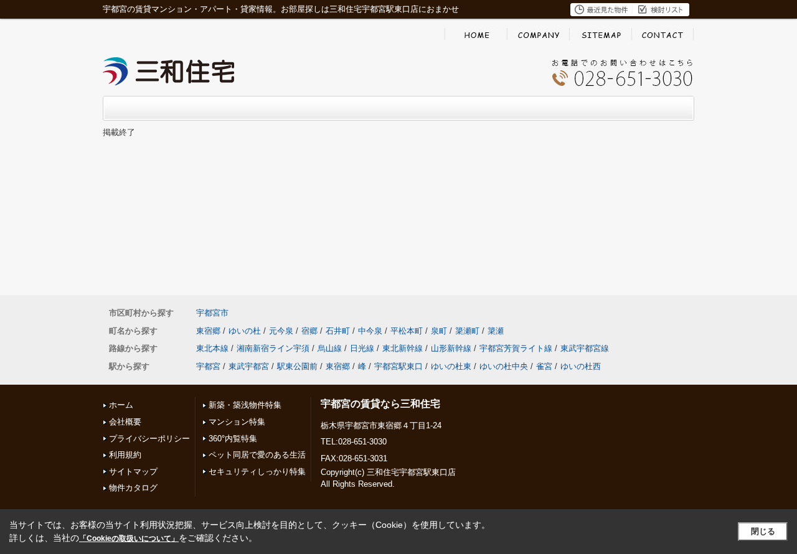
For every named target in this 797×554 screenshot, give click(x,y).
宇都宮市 (212, 312)
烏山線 (330, 348)
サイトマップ (133, 471)
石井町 (338, 331)
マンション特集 (237, 421)
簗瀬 (496, 331)
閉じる (763, 531)
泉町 (439, 331)
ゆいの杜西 (580, 366)
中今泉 (370, 331)
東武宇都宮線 (584, 348)
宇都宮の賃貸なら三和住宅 (380, 403)
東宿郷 (208, 331)
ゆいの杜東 (451, 366)
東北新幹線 (402, 348)
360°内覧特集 (233, 438)
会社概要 (125, 421)
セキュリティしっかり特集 (257, 471)
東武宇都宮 (249, 366)
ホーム (121, 405)
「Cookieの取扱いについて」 (129, 538)
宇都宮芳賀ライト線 (515, 348)
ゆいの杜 (245, 331)
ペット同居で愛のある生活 (257, 454)
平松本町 (406, 331)
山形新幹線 (451, 348)
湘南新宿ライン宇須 (273, 348)
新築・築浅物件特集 (245, 405)
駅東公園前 (297, 366)
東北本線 (212, 348)
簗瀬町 (467, 331)
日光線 (362, 348)
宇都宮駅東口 (398, 366)
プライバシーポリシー (149, 438)
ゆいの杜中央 (503, 366)
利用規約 (125, 454)
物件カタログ (133, 487)
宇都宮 (208, 366)
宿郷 (309, 331)
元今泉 (281, 331)
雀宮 (544, 366)
